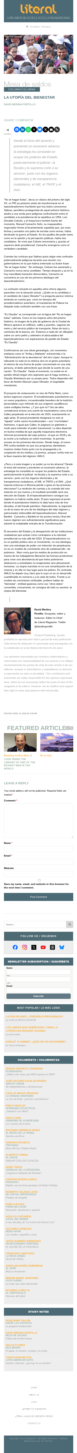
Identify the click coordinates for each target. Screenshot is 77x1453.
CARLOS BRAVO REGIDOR (22, 1020)
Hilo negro (13, 1347)
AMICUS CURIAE (15, 1083)
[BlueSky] (62, 947)
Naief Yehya (14, 1167)
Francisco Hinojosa (20, 1253)
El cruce (12, 1157)
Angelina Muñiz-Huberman (24, 1265)
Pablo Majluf (15, 1105)
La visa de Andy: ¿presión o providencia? (34, 1016)
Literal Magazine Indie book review (34, 1416)
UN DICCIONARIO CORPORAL (22, 1243)
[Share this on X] (45, 129)
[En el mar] (56, 742)
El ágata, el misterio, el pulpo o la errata (26, 1351)
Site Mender (47, 1441)
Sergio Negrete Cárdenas (24, 1068)
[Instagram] (24, 947)
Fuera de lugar (16, 1206)
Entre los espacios (19, 1323)
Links (34, 1402)
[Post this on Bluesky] (40, 129)
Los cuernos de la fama (18, 1123)
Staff (34, 1388)
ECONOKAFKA (14, 1071)
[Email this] (51, 129)
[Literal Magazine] (38, 8)
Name (8, 843)
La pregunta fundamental (18, 1326)
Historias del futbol (15, 1296)
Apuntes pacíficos (15, 1136)
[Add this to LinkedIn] (22, 129)
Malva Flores (15, 1345)
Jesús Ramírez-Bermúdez (23, 1241)
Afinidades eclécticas (20, 1108)
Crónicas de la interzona (23, 1170)
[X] (34, 947)
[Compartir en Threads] (34, 129)
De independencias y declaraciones (24, 1086)
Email (8, 855)
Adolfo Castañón (18, 1216)
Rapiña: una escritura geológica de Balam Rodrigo (31, 1185)
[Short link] (57, 129)
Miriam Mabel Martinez (22, 1278)
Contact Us (34, 1423)
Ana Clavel (13, 1117)
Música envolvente (15, 1271)
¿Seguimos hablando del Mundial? (23, 1173)
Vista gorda (14, 1280)
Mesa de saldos (27, 84)
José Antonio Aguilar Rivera (26, 1080)
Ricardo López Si (18, 1290)
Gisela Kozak (15, 1204)
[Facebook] (15, 947)
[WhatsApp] (28, 129)
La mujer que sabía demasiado (22, 1283)
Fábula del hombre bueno (19, 1338)
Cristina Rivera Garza (21, 1179)
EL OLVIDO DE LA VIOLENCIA (22, 1247)
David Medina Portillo (21, 1332)
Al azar (11, 1268)
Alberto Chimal (17, 1154)
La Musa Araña (15, 1256)
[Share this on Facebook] (17, 129)
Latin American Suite (19, 1360)
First (8, 976)
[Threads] (52, 947)
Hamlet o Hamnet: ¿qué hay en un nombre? (36, 1041)
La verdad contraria (19, 1096)
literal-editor (14, 1034)
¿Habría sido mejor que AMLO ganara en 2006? (30, 1074)
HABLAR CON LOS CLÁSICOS (22, 1160)
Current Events (13, 37)
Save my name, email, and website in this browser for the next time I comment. (36, 886)
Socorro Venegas (18, 1228)
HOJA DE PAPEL (15, 1259)
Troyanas (12, 1145)
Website (9, 868)
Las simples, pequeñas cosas (21, 1234)
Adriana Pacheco (18, 1142)
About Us (34, 1395)
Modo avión (13, 1231)
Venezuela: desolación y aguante (23, 1210)
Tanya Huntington (17, 1045)
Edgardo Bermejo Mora (23, 1130)
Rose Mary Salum (18, 1320)
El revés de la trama (20, 1133)
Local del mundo (17, 1219)
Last (8, 983)
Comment (10, 800)
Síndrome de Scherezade (22, 1120)
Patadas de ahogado (16, 1197)
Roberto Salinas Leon (22, 1191)
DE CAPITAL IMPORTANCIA (21, 1194)
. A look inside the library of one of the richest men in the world (19, 762)
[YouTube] (43, 947)
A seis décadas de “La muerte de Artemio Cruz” (30, 1222)
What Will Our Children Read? (21, 1148)
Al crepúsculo (16, 1293)
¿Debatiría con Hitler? (17, 1111)
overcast (12, 1182)
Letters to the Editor (34, 1409)
